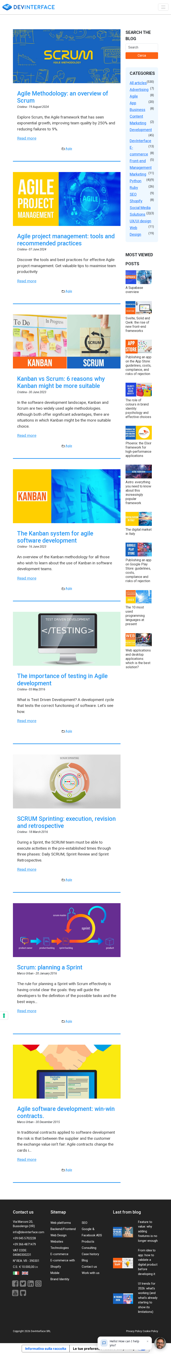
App (133, 103)
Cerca (142, 55)
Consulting (89, 1248)
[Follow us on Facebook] (16, 1283)
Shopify (136, 201)
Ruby (134, 187)
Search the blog (138, 35)
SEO (133, 194)
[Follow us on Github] (23, 1292)
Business (137, 109)
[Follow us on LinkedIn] (31, 1283)
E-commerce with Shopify (62, 1263)
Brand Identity (59, 1279)
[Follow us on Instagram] (38, 1283)
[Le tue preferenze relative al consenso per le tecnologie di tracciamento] (4, 1016)
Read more (26, 138)
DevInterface (140, 141)
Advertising (139, 89)
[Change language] (16, 1273)
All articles (138, 83)
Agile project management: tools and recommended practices (66, 240)
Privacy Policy (134, 1331)
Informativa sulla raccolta (45, 1348)
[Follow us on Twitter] (24, 1283)
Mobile (54, 1273)
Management (141, 167)
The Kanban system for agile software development (55, 537)
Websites (56, 1241)
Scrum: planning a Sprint (49, 967)
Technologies (59, 1248)
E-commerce (59, 1254)
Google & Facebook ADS (92, 1232)
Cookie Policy (150, 1331)
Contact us (89, 1267)
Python (135, 181)
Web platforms (60, 1223)
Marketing (138, 174)
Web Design (58, 1235)
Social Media (140, 207)
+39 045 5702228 (24, 1238)
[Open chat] (160, 1343)
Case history (90, 1254)
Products (88, 1241)
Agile (68, 148)
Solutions (137, 214)
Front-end (138, 161)
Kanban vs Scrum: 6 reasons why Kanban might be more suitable (61, 382)
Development (141, 129)
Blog (85, 1260)
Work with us (90, 1273)
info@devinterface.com (28, 1232)
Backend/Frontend (63, 1229)
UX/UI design (140, 221)
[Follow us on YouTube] (16, 1292)
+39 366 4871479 (24, 1244)
